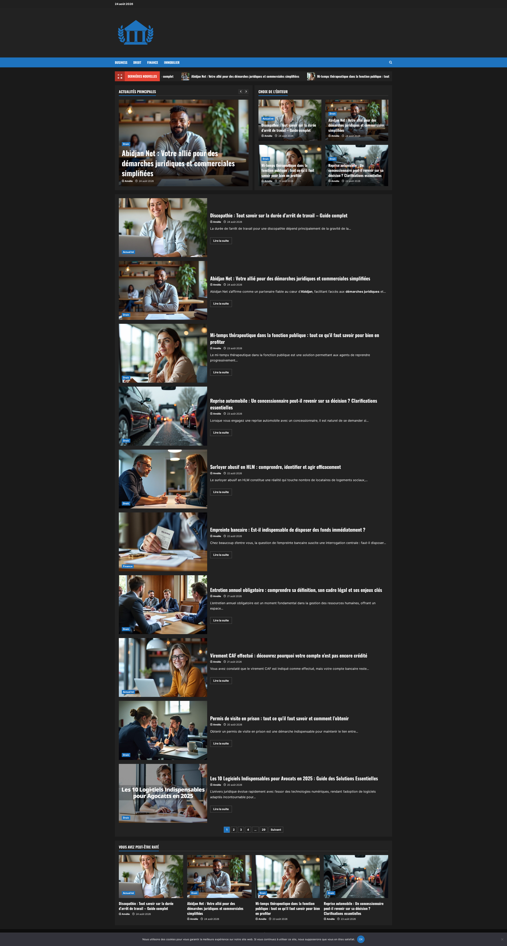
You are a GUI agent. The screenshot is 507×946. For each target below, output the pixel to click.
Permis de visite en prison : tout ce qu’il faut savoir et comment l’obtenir (163, 730)
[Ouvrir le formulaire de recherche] (390, 62)
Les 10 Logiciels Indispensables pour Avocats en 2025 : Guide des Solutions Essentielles (163, 793)
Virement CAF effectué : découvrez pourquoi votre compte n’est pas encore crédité (163, 667)
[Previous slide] (240, 91)
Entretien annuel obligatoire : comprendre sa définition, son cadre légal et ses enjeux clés (163, 604)
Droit (137, 62)
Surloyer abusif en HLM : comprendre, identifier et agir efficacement (163, 479)
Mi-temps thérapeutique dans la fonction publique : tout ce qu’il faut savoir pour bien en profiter (314, 76)
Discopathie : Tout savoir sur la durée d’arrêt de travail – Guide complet (288, 127)
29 (263, 829)
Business (121, 62)
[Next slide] (246, 91)
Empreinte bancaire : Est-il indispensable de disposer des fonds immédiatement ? (163, 541)
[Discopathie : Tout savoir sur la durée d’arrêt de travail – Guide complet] (151, 876)
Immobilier (172, 62)
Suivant (276, 829)
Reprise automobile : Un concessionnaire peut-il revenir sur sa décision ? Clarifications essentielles (355, 170)
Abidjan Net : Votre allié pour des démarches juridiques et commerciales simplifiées (180, 76)
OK (361, 939)
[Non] (502, 939)
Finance (152, 62)
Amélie (129, 181)
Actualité (268, 118)
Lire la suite (222, 241)
